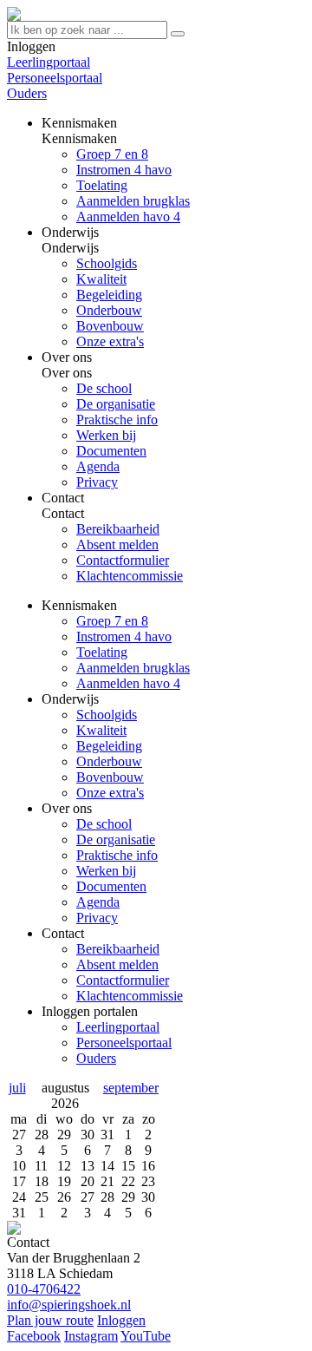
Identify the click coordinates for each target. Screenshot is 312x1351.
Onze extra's (110, 792)
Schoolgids (106, 714)
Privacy (97, 917)
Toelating (101, 652)
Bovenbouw (110, 777)
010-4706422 (44, 1289)
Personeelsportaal (54, 77)
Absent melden (117, 964)
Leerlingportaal (48, 62)
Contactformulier (122, 980)
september (131, 1087)
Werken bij (106, 870)
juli (17, 1087)
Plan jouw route (50, 1320)
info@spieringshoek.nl (69, 1304)
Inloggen (121, 1320)
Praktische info (117, 855)
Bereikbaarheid (117, 948)
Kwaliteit (101, 730)
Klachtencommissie (129, 995)
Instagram (91, 1335)
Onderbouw (109, 761)
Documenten (111, 886)
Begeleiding (109, 745)
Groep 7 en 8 (112, 620)
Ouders (27, 93)
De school (104, 824)
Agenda (98, 902)
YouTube (145, 1335)
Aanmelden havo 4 (128, 683)
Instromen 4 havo (124, 636)
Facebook (34, 1335)
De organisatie (115, 839)
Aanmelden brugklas (133, 667)
